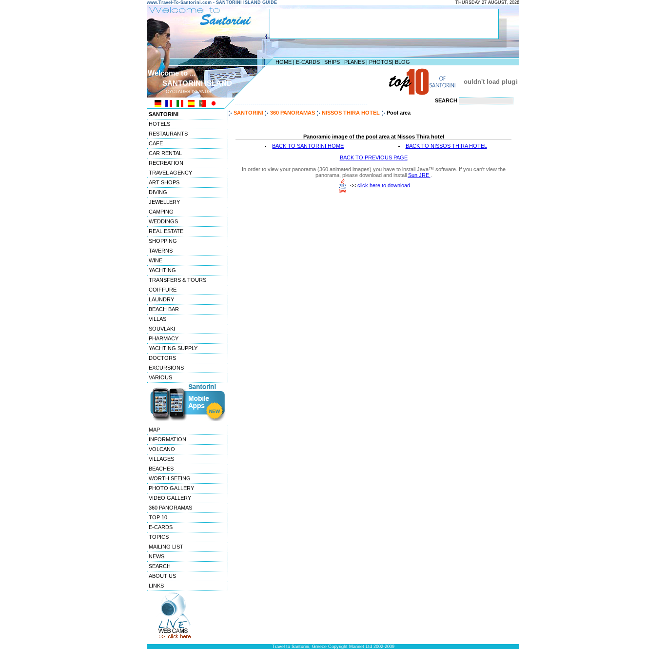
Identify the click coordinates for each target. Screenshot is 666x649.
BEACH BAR (164, 309)
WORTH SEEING (170, 478)
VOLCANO (162, 449)
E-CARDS (308, 62)
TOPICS (159, 537)
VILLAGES (161, 459)
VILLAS (157, 319)
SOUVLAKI (162, 329)
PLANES (354, 62)
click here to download (383, 185)
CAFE (156, 143)
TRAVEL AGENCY (170, 173)
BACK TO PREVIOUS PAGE (374, 157)
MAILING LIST (166, 547)
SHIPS (332, 62)
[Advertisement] (331, 81)
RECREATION (166, 163)
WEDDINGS (163, 221)
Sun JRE (419, 175)
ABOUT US (162, 576)
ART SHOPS (164, 182)
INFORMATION (167, 439)
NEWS (156, 556)
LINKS (156, 586)
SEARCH (160, 566)
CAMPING (161, 212)
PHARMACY (163, 338)
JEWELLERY (164, 202)
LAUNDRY (161, 299)
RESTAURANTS (168, 134)
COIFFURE (162, 290)
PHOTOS (380, 62)
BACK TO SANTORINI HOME (308, 146)
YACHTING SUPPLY (173, 348)
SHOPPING (163, 241)
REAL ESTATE (166, 231)
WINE (155, 260)
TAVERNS (161, 251)
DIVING (158, 192)
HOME (283, 62)
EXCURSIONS (166, 368)
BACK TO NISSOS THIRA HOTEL (446, 146)
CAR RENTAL (165, 153)
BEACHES (161, 469)
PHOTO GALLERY (171, 488)
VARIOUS (160, 377)
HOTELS (159, 124)
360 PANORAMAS (170, 508)
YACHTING (162, 270)
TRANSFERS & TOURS (177, 280)
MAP (154, 430)
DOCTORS (162, 358)
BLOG (402, 62)
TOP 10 (158, 517)
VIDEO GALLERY (170, 498)
